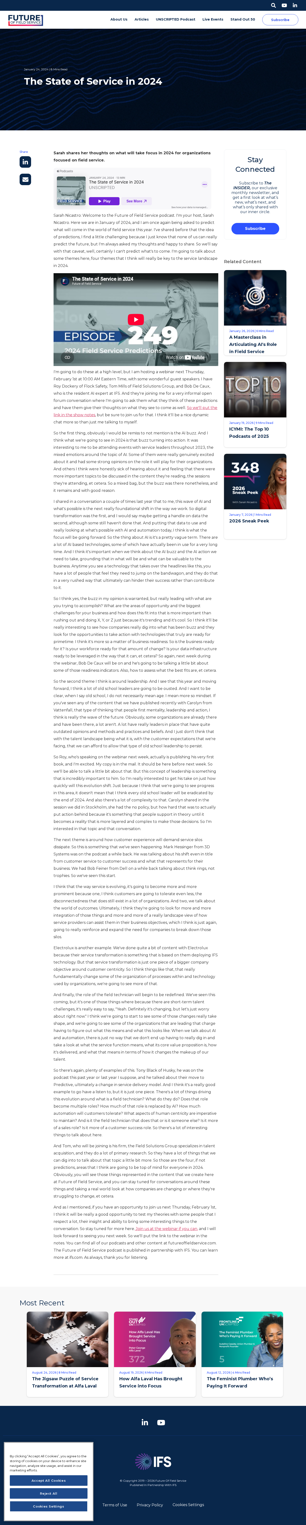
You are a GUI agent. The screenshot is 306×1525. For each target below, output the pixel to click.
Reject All (48, 1493)
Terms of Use (114, 1505)
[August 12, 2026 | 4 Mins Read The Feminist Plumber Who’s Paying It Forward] (242, 1400)
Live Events (212, 19)
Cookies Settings (188, 1505)
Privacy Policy (150, 1505)
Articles (142, 19)
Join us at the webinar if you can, (166, 1228)
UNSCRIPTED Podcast (175, 19)
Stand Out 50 (242, 19)
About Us (118, 19)
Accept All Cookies (49, 1480)
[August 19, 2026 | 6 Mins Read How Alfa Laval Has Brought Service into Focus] (154, 1400)
